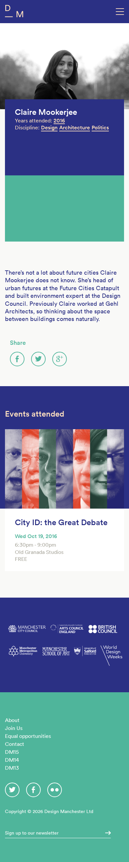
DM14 (12, 759)
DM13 (12, 767)
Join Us (13, 728)
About (12, 720)
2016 (59, 120)
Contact (14, 744)
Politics (100, 127)
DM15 (12, 752)
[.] (106, 833)
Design (49, 127)
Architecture (74, 127)
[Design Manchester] (14, 12)
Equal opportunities (28, 736)
